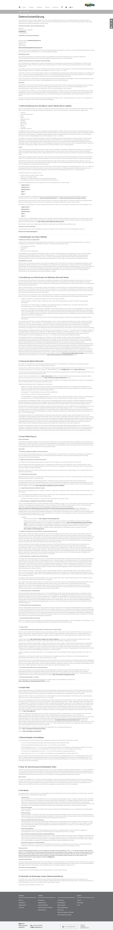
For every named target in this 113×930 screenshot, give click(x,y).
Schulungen (80, 902)
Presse (78, 905)
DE (70, 7)
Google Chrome (25, 185)
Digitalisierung (42, 902)
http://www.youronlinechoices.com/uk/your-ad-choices (73, 198)
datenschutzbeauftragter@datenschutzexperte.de (30, 47)
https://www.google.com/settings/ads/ (32, 731)
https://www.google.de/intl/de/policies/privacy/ (34, 728)
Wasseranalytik (61, 905)
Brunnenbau (41, 900)
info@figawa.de (22, 31)
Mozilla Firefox (25, 187)
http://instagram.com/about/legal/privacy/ (49, 518)
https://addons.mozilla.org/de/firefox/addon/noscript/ (51, 221)
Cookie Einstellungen (84, 927)
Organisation (22, 902)
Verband (39, 7)
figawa (20, 11)
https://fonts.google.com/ (29, 711)
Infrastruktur (60, 900)
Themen (31, 7)
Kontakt (56, 7)
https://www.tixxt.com (79, 369)
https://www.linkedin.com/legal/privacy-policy (64, 674)
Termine (79, 900)
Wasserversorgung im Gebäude (65, 912)
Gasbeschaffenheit (43, 905)
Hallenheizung (42, 910)
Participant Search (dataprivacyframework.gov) (73, 353)
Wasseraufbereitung (62, 907)
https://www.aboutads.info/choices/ (48, 198)
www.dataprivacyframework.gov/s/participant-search (67, 720)
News (24, 7)
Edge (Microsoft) (25, 189)
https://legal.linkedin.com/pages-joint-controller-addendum (50, 485)
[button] (62, 7)
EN (72, 7)
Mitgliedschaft (22, 905)
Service (47, 7)
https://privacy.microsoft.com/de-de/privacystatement (60, 354)
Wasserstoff (60, 910)
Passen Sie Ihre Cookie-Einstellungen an (28, 231)
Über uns (21, 900)
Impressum (82, 925)
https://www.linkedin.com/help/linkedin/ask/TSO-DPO (32, 681)
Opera (22, 194)
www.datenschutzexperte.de (34, 40)
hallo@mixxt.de (66, 369)
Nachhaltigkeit (61, 902)
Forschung (21, 907)
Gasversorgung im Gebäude (45, 907)
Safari (22, 191)
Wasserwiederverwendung (64, 914)
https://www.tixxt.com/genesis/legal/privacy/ (56, 377)
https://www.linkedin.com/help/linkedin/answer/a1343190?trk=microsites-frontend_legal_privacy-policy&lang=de (46, 508)
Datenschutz (83, 926)
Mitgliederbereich (70, 927)
